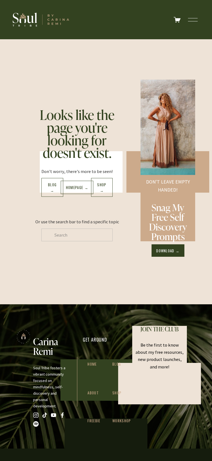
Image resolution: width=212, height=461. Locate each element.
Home (92, 364)
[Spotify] (36, 424)
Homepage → (77, 187)
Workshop (121, 420)
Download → (167, 250)
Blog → (52, 187)
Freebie (94, 420)
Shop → (101, 187)
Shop (116, 392)
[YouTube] (53, 415)
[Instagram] (36, 415)
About (93, 392)
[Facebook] (62, 415)
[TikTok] (44, 415)
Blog (116, 364)
